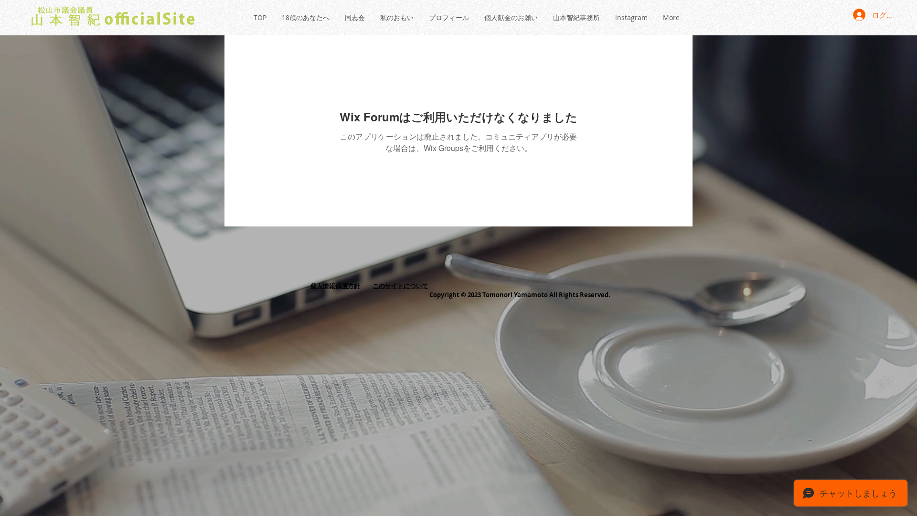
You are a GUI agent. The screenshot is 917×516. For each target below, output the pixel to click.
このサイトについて (400, 285)
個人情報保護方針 (335, 285)
